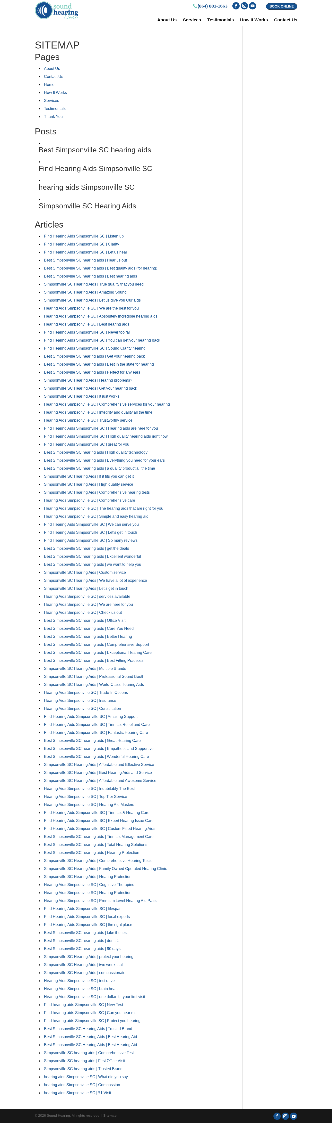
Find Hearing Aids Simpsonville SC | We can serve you (91, 524)
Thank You (53, 117)
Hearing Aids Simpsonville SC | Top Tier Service (85, 797)
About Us (167, 20)
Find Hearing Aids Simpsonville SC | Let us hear (85, 252)
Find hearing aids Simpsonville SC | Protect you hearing (92, 1021)
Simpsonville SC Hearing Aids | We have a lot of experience (95, 580)
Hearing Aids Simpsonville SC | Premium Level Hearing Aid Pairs (100, 901)
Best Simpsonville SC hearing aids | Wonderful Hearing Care (96, 756)
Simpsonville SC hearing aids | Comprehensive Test (89, 1053)
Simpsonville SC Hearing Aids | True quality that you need (94, 284)
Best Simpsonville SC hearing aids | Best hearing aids (90, 276)
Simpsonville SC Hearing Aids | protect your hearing (88, 957)
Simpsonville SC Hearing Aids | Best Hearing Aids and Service (98, 773)
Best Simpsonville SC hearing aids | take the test (86, 933)
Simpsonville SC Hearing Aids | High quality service (88, 484)
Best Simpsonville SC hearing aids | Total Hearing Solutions (95, 845)
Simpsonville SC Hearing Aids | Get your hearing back (90, 388)
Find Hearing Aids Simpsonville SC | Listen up (84, 236)
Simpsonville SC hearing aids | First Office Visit (84, 1061)
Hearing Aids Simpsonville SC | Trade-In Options (86, 692)
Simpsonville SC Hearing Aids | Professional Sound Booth (94, 676)
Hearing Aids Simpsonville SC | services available (87, 596)
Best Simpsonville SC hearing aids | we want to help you (92, 564)
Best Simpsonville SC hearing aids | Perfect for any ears (92, 372)
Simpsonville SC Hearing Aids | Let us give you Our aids (92, 300)
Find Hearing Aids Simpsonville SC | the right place (88, 925)
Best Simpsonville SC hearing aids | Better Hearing (88, 636)
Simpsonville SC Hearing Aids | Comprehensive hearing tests (97, 492)
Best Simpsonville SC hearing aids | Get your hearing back (94, 356)
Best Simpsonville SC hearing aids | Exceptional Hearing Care (98, 652)
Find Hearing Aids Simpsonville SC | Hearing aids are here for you (101, 428)
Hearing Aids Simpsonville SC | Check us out (83, 612)
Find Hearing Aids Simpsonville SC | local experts (87, 917)
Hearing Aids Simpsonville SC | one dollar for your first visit (94, 997)
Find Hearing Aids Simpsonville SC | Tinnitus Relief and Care (97, 724)
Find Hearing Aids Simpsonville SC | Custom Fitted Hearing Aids (99, 829)
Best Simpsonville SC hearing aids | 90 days (82, 949)
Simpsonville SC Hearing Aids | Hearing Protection (87, 877)
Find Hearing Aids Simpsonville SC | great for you (86, 444)
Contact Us (285, 20)
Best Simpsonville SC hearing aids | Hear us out (85, 260)
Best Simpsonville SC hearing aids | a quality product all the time (99, 468)
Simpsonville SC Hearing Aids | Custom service (85, 572)
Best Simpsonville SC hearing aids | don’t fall (83, 941)
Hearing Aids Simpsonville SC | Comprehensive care (89, 500)
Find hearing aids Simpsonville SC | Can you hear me (90, 1013)
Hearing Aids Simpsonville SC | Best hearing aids (86, 324)
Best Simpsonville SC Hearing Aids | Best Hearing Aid (90, 1037)
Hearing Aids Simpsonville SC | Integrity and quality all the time (98, 412)
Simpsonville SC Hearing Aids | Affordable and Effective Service (99, 764)
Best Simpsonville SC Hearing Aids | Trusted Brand (88, 1029)
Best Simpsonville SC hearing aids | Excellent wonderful (92, 556)
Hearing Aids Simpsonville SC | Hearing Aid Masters (89, 805)
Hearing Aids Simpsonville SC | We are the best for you (91, 308)
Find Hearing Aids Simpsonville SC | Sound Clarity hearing (95, 348)
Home (49, 84)
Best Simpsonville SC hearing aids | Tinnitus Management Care (99, 837)
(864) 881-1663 (212, 6)
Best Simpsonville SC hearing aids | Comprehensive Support (96, 644)
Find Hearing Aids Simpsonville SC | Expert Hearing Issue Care (99, 821)
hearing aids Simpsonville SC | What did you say (86, 1077)
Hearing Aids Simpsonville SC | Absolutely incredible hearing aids (100, 316)
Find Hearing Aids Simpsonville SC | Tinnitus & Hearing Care (96, 813)
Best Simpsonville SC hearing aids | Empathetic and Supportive (99, 748)
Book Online (282, 6)
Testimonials (220, 20)
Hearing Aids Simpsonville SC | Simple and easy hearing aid (96, 516)
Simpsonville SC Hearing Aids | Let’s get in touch (86, 588)
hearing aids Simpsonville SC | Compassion (82, 1085)
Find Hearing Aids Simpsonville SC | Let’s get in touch (90, 532)
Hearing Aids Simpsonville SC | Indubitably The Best (89, 789)
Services (192, 20)
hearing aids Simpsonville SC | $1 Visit (77, 1093)
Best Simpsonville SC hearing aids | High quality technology (96, 452)
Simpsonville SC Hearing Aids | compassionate (84, 973)
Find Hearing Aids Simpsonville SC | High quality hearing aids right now (106, 436)
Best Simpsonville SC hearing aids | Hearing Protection (91, 853)
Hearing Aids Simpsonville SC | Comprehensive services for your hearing (107, 404)
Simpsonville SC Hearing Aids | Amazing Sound (85, 292)
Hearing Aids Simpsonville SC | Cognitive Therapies (89, 885)
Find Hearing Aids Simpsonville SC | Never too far (87, 332)
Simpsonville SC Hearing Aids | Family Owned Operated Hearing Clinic (105, 869)
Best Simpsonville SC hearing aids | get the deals (86, 548)
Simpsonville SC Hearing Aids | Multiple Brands (85, 668)
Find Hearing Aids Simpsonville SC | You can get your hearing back (102, 340)
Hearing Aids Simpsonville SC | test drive (79, 981)
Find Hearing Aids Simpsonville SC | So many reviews (91, 540)
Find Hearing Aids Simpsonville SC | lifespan (83, 909)
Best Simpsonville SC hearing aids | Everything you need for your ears (104, 460)
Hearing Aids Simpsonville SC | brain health (82, 989)
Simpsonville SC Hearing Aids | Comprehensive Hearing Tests (97, 861)
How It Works (254, 20)
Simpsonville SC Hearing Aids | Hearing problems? (88, 380)
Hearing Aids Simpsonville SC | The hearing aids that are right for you (103, 508)
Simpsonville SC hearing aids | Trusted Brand (83, 1069)
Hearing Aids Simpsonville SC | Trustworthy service (88, 420)
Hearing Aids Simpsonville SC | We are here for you (88, 604)
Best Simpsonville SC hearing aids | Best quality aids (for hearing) (100, 268)
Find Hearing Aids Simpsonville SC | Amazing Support (91, 716)
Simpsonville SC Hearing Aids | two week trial (83, 965)
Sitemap (110, 1115)
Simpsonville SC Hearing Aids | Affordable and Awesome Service (100, 781)
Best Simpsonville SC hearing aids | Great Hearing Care (92, 740)
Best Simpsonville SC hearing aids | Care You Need (89, 628)
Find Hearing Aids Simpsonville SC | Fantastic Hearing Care (96, 732)
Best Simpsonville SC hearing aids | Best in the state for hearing (99, 364)
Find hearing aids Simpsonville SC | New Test (83, 1005)
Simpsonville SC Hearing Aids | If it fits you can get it (89, 476)
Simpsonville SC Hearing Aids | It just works (81, 396)
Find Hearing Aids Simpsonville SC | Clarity (81, 244)
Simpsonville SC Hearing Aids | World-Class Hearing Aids (94, 684)
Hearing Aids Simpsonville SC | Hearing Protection (87, 893)
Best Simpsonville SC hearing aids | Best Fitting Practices (93, 660)
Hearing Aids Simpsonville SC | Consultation (82, 708)
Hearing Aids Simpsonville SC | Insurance (80, 700)
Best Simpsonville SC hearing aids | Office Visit (84, 620)
